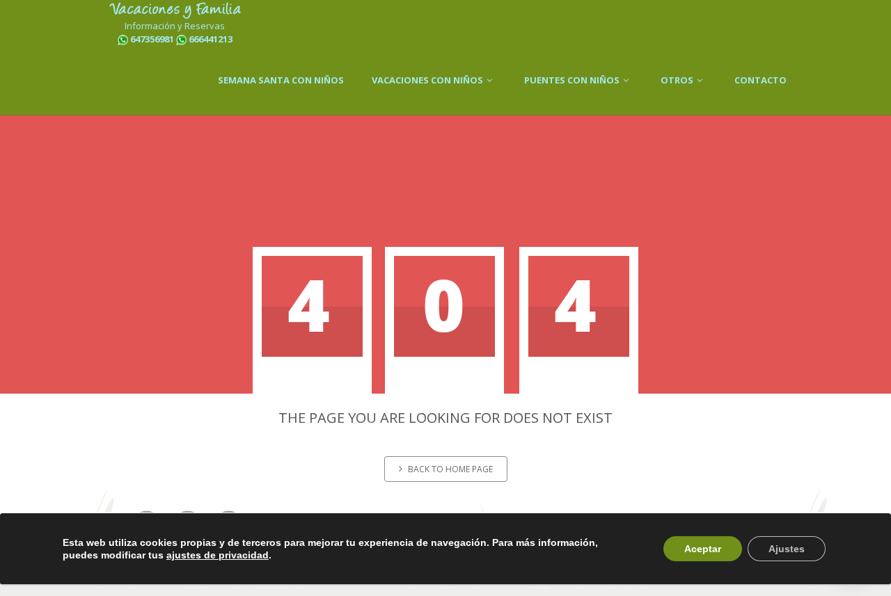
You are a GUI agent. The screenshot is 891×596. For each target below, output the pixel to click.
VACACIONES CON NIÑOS (428, 80)
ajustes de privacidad (217, 555)
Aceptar (702, 548)
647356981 (152, 39)
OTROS (678, 80)
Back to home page (450, 469)
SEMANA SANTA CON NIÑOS (281, 80)
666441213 (210, 39)
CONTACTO (760, 80)
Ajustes (786, 548)
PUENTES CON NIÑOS (573, 80)
